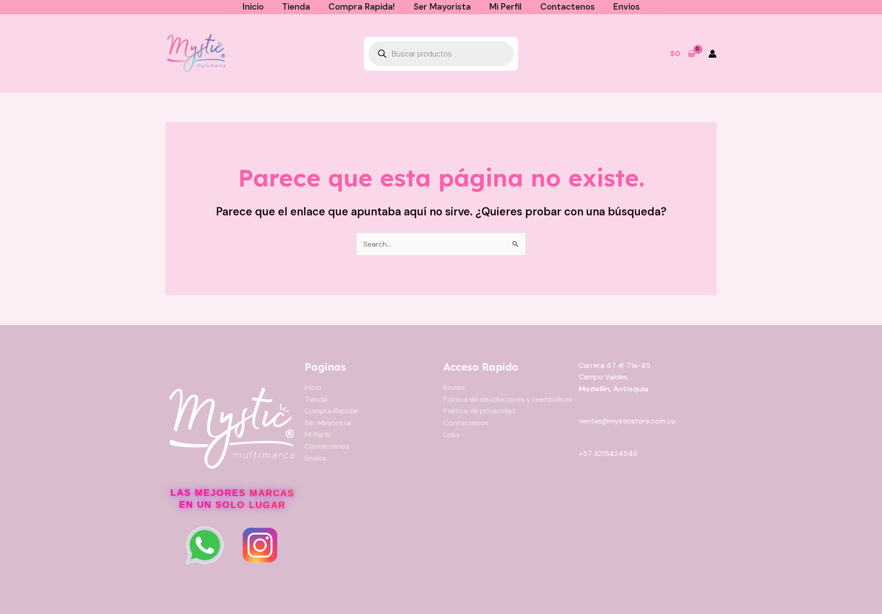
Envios (626, 6)
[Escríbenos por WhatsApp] (205, 545)
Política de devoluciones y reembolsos (507, 399)
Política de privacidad (479, 411)
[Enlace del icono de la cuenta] (712, 54)
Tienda (296, 6)
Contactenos (567, 6)
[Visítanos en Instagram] (260, 545)
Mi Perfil (505, 6)
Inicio (253, 6)
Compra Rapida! (361, 6)
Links (451, 434)
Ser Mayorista (442, 6)
